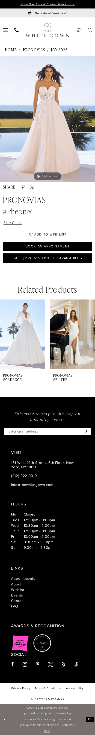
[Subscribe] (85, 431)
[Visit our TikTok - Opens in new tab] (76, 664)
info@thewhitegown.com (32, 484)
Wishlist (17, 589)
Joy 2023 (59, 49)
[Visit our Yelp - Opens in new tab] (63, 664)
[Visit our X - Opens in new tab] (50, 664)
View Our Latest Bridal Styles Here (48, 4)
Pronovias (34, 49)
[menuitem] (16, 30)
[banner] (47, 30)
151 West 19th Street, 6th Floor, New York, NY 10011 (42, 464)
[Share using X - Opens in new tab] (32, 187)
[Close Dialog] (4, 719)
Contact (18, 600)
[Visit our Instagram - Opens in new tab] (25, 664)
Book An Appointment (48, 246)
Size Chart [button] (12, 222)
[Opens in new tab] (20, 643)
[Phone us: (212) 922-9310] (16, 30)
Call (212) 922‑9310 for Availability (47, 258)
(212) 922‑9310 (24, 475)
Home (11, 49)
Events (17, 595)
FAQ (14, 606)
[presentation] (22, 334)
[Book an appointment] (79, 30)
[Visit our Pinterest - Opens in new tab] (37, 664)
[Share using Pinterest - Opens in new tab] (23, 187)
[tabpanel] (47, 119)
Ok (90, 719)
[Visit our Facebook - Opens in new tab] (12, 664)
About (16, 584)
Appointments (23, 578)
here (47, 731)
